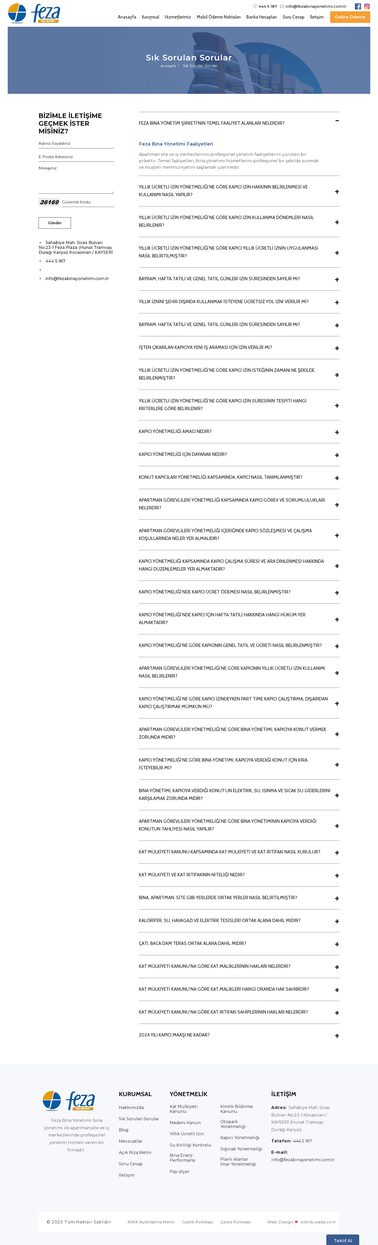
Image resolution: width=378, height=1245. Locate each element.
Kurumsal (150, 17)
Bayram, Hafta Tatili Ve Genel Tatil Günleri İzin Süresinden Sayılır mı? (219, 279)
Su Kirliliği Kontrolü (190, 1145)
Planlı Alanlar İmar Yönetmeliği (238, 1162)
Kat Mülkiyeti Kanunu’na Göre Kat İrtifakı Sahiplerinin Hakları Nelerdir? (223, 1012)
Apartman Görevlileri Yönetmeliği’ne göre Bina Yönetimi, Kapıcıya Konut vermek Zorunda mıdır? (232, 733)
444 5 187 (267, 6)
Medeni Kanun (185, 1122)
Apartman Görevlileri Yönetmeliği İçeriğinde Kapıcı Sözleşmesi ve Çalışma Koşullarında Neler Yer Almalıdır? (225, 534)
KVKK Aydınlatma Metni (151, 1222)
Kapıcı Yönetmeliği (240, 1137)
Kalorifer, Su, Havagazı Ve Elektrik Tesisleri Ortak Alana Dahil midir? (220, 920)
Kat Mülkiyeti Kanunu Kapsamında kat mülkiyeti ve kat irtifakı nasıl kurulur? (229, 852)
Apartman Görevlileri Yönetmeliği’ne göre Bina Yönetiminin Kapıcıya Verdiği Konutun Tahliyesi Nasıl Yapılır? (228, 825)
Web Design (280, 1222)
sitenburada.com (315, 1222)
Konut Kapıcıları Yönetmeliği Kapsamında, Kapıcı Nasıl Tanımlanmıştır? (220, 477)
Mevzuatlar (130, 1141)
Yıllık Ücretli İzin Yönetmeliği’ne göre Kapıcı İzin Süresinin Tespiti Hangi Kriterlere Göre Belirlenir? (223, 404)
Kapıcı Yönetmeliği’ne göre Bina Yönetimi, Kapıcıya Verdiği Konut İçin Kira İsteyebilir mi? (223, 764)
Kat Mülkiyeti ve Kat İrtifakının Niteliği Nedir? (192, 875)
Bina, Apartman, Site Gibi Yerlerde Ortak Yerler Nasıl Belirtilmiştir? (218, 897)
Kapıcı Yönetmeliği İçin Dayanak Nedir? (183, 454)
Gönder (54, 223)
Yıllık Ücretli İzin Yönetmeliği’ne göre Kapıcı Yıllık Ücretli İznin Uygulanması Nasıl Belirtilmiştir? (228, 252)
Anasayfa (127, 17)
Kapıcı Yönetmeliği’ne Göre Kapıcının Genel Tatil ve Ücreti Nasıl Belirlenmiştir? (230, 645)
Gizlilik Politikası (197, 1222)
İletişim (316, 17)
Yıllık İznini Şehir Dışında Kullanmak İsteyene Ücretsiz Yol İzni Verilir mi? (224, 301)
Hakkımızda (131, 1107)
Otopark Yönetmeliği (233, 1124)
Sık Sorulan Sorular (139, 1118)
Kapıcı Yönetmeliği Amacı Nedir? (175, 431)
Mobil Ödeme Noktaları (219, 17)
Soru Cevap (293, 17)
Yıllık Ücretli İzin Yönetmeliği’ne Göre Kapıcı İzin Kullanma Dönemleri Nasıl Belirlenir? (226, 221)
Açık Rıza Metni (135, 1152)
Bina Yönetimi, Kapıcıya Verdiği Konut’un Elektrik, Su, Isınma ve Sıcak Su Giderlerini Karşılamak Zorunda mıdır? (234, 794)
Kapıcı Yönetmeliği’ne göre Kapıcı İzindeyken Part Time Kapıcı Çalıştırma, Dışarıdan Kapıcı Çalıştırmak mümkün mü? (233, 702)
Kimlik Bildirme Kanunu (236, 1109)
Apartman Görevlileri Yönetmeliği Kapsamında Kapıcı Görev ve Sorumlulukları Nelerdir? (232, 504)
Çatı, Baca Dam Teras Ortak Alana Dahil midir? (192, 943)
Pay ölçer (179, 1171)
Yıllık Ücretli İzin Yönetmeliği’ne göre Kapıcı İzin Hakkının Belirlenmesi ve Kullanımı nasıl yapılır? (223, 190)
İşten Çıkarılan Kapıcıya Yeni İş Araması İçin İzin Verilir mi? (205, 347)
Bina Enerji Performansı (182, 1158)
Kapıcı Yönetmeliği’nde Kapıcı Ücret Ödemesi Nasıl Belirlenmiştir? (215, 592)
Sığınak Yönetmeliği (241, 1149)
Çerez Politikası (236, 1222)
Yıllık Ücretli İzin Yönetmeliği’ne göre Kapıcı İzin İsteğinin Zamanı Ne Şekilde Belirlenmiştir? (226, 374)
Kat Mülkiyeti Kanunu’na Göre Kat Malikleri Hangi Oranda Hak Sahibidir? (224, 989)
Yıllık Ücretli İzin (187, 1133)
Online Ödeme (350, 17)
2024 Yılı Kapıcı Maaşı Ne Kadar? (174, 1035)
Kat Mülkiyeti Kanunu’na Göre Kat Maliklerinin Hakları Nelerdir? (215, 966)
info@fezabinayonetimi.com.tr (316, 6)
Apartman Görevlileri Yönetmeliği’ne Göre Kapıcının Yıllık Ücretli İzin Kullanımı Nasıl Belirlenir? (232, 672)
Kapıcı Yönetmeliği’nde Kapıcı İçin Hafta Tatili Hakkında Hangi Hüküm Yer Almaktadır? (222, 618)
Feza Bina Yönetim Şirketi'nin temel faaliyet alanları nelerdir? (212, 123)
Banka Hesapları (261, 17)
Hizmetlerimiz (178, 17)
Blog (124, 1129)
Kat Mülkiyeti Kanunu (184, 1109)
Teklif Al (343, 1240)
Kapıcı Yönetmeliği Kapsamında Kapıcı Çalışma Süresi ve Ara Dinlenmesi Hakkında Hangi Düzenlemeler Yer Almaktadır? (231, 565)
